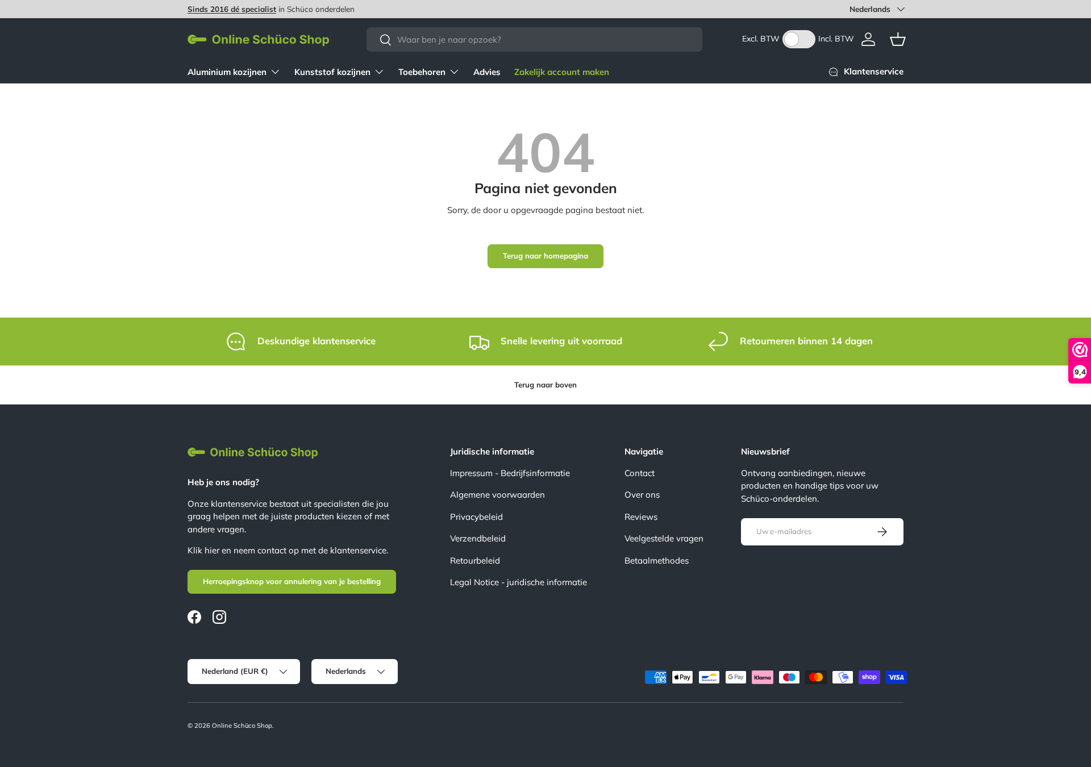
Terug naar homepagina (545, 255)
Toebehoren (421, 71)
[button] (897, 39)
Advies (487, 71)
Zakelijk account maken (561, 71)
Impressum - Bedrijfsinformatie (510, 473)
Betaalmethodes (656, 560)
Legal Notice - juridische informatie (518, 582)
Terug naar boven (545, 384)
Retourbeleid (475, 560)
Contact (639, 473)
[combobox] (534, 39)
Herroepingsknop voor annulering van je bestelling (292, 581)
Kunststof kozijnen (332, 71)
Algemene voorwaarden (497, 494)
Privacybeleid (476, 516)
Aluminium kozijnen (227, 71)
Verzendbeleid (478, 538)
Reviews (640, 516)
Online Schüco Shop (242, 726)
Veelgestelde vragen (663, 538)
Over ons (642, 494)
